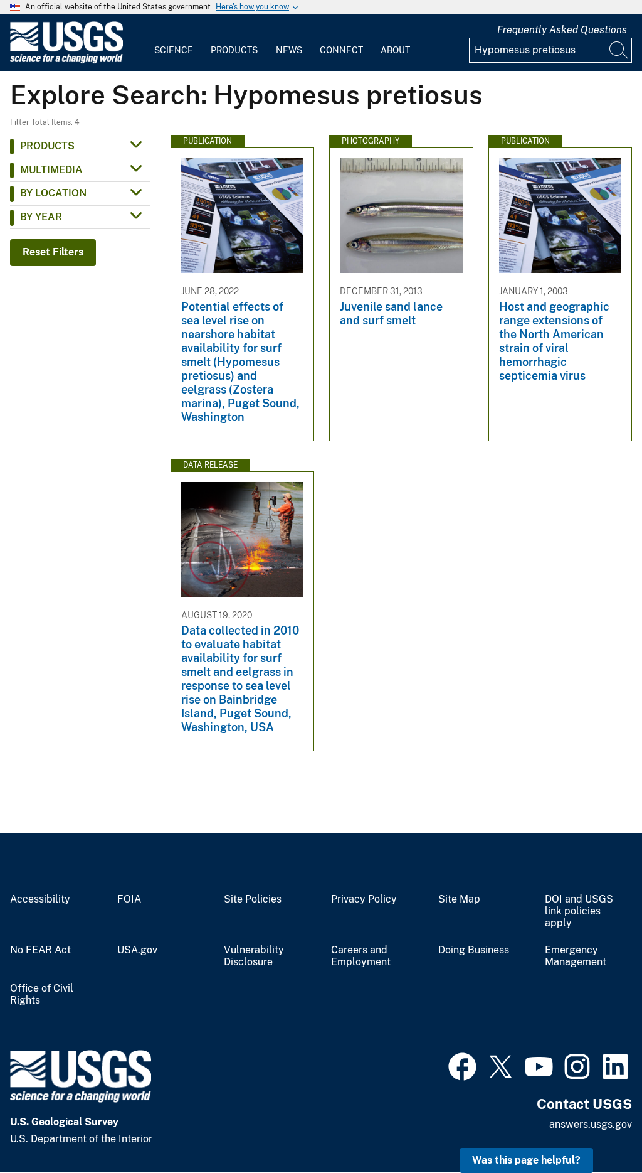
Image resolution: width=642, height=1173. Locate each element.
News (289, 50)
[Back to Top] (596, 1127)
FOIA (129, 899)
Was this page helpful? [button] (526, 1160)
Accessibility (40, 899)
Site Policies (253, 899)
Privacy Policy (364, 899)
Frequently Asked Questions (562, 30)
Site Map (459, 899)
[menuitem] (173, 42)
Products (234, 50)
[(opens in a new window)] (462, 1065)
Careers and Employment (361, 956)
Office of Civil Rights (41, 994)
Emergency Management (575, 956)
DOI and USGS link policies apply (579, 911)
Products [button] (47, 146)
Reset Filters (53, 252)
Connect (341, 50)
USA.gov (137, 950)
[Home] (66, 61)
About (395, 50)
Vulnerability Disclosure (254, 956)
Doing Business (473, 950)
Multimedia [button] (51, 170)
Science (173, 50)
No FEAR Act (40, 950)
